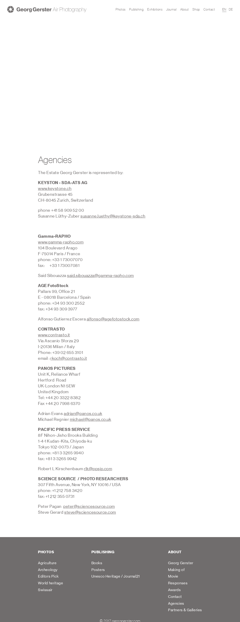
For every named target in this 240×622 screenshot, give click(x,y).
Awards (174, 590)
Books (96, 563)
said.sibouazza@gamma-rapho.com (100, 275)
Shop (196, 9)
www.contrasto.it (54, 335)
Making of (176, 569)
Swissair (45, 590)
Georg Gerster (180, 563)
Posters (98, 569)
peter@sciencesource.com (89, 506)
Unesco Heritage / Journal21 (115, 576)
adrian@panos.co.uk (83, 413)
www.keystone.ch (54, 188)
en (224, 9)
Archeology (48, 569)
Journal (171, 9)
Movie (173, 576)
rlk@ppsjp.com (98, 468)
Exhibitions (155, 9)
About (184, 9)
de (231, 9)
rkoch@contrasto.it (68, 358)
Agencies (176, 603)
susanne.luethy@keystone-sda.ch (113, 216)
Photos (121, 9)
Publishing (136, 9)
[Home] (47, 9)
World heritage (50, 583)
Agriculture (47, 563)
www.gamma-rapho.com (60, 242)
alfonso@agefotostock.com (113, 319)
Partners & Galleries (185, 610)
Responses (178, 583)
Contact (209, 9)
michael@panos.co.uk (90, 419)
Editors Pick (48, 576)
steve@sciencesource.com (90, 512)
